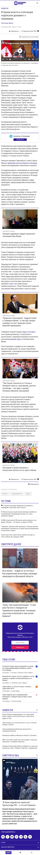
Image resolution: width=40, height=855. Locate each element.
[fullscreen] (37, 59)
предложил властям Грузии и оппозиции (22, 163)
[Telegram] (20, 852)
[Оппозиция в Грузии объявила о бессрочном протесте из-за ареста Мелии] (20, 453)
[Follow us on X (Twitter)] (7, 837)
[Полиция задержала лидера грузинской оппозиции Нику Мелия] (20, 219)
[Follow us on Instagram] (16, 837)
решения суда (15, 339)
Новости (4, 8)
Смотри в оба (10, 755)
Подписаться (20, 139)
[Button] (14, 31)
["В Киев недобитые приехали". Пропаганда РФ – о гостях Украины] (20, 779)
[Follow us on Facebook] (3, 837)
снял (11, 284)
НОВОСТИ (7, 710)
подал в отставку (28, 332)
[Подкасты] (30, 837)
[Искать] (31, 852)
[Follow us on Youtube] (12, 837)
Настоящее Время (7, 23)
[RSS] (25, 837)
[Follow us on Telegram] (21, 837)
